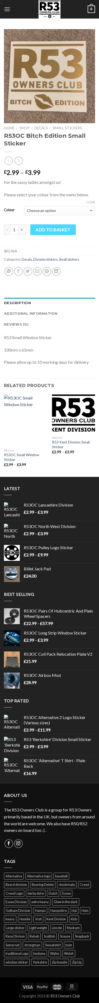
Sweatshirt (53, 945)
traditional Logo (17, 953)
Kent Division (56, 919)
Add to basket (53, 229)
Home (9, 128)
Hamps (40, 910)
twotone (39, 953)
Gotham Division (18, 910)
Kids (74, 919)
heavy (10, 919)
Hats (85, 910)
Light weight (38, 928)
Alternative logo (38, 876)
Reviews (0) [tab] (16, 324)
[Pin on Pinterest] (47, 271)
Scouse (65, 936)
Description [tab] (17, 303)
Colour (9, 210)
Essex (66, 893)
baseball (61, 876)
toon (68, 945)
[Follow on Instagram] (18, 843)
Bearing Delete (43, 884)
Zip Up (77, 962)
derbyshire (35, 893)
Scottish (49, 936)
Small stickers (67, 128)
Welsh (69, 953)
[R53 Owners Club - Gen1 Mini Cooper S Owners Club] (49, 9)
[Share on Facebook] (18, 271)
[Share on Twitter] (27, 271)
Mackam (73, 928)
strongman (32, 945)
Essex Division (16, 902)
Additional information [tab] (31, 314)
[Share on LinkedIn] (56, 271)
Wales (54, 953)
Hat (74, 910)
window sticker (17, 962)
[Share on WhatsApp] (8, 271)
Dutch (53, 893)
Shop (25, 128)
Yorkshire (40, 962)
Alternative (14, 876)
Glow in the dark (66, 902)
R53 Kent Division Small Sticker (71, 444)
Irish (38, 919)
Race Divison (15, 936)
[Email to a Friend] (37, 271)
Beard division (16, 884)
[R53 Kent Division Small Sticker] (73, 413)
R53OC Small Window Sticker (21, 457)
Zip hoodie (59, 962)
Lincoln (57, 928)
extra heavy (40, 902)
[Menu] (7, 9)
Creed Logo (14, 893)
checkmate (67, 884)
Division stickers (45, 259)
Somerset (13, 945)
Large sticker (15, 928)
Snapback (82, 936)
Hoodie (25, 919)
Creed (84, 884)
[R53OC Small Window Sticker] (25, 420)
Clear (90, 202)
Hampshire (58, 910)
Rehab (34, 936)
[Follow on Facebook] (8, 843)
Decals (41, 128)
